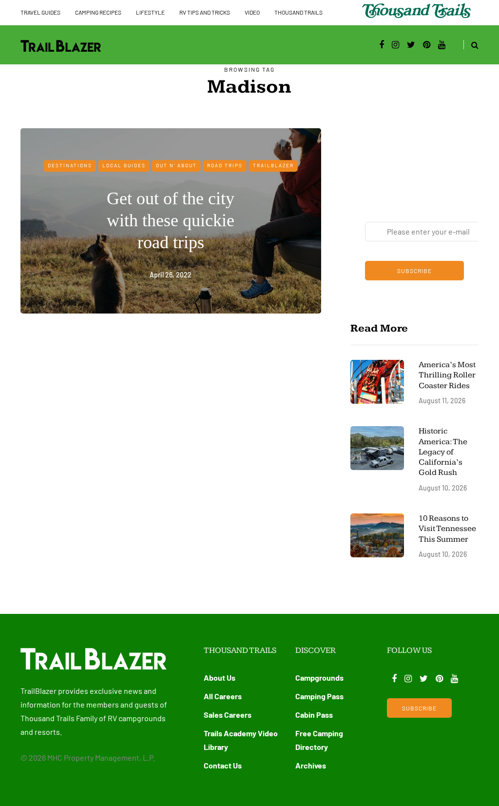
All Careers (223, 696)
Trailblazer (273, 165)
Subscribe (414, 270)
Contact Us (223, 765)
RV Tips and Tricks (204, 12)
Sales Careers (227, 714)
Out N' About (176, 165)
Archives (310, 765)
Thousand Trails (298, 12)
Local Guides (124, 165)
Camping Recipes (98, 12)
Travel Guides (40, 12)
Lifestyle (150, 12)
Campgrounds (319, 677)
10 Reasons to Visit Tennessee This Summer (447, 528)
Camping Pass (319, 696)
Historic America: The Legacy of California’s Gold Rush (443, 451)
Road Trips (225, 165)
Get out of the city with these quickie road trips (170, 220)
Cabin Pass (314, 714)
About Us (219, 677)
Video (252, 12)
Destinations (70, 165)
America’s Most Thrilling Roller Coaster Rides (447, 375)
